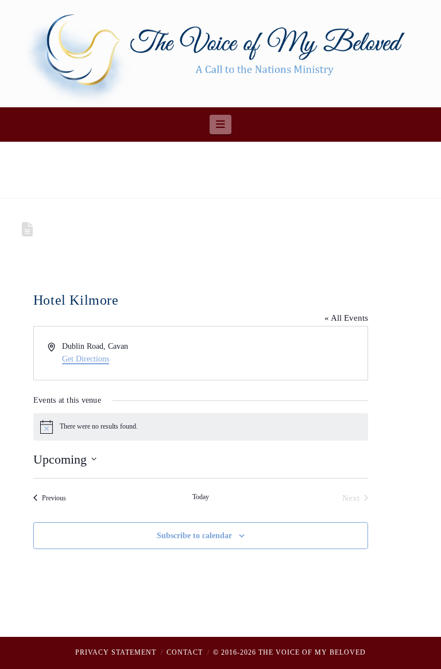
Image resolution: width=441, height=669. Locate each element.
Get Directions (85, 359)
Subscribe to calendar (194, 535)
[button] (221, 124)
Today (200, 497)
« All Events (346, 317)
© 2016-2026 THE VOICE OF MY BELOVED (289, 652)
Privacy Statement (115, 652)
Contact (185, 652)
